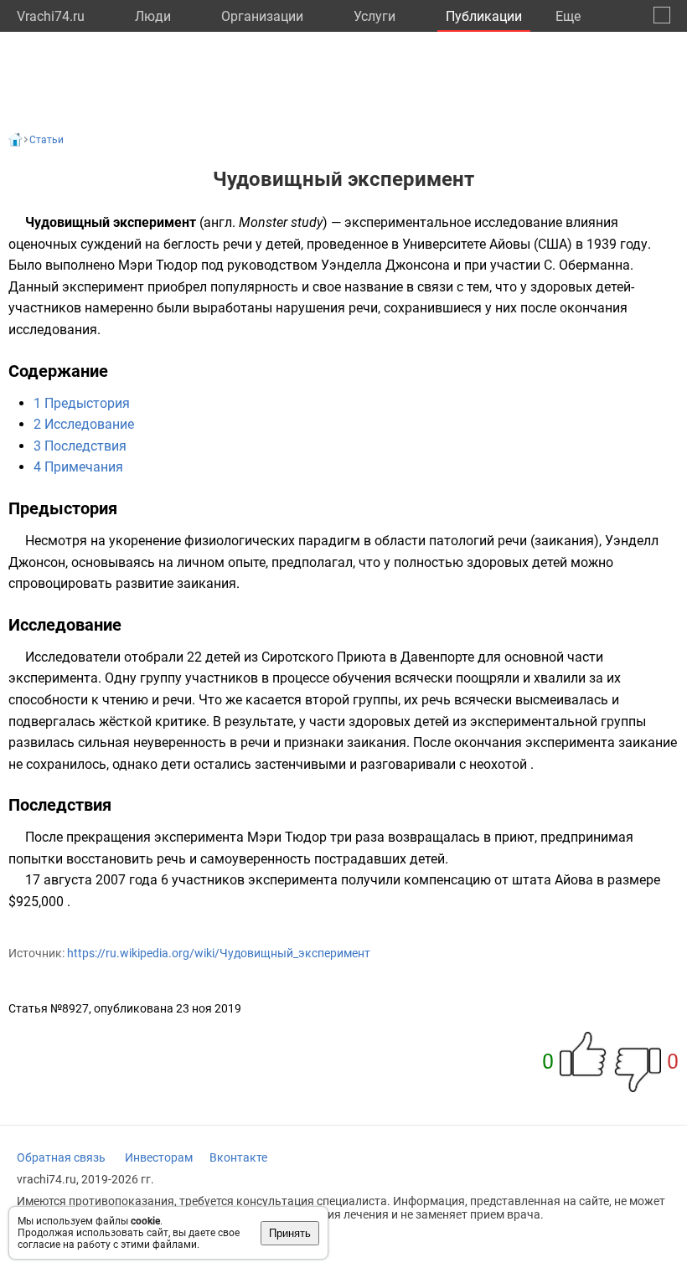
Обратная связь (61, 1157)
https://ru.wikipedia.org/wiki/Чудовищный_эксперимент (218, 953)
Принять (290, 1233)
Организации (262, 16)
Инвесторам (159, 1157)
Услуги (374, 16)
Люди (153, 16)
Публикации (484, 16)
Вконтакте (238, 1157)
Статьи (46, 140)
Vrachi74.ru (51, 16)
